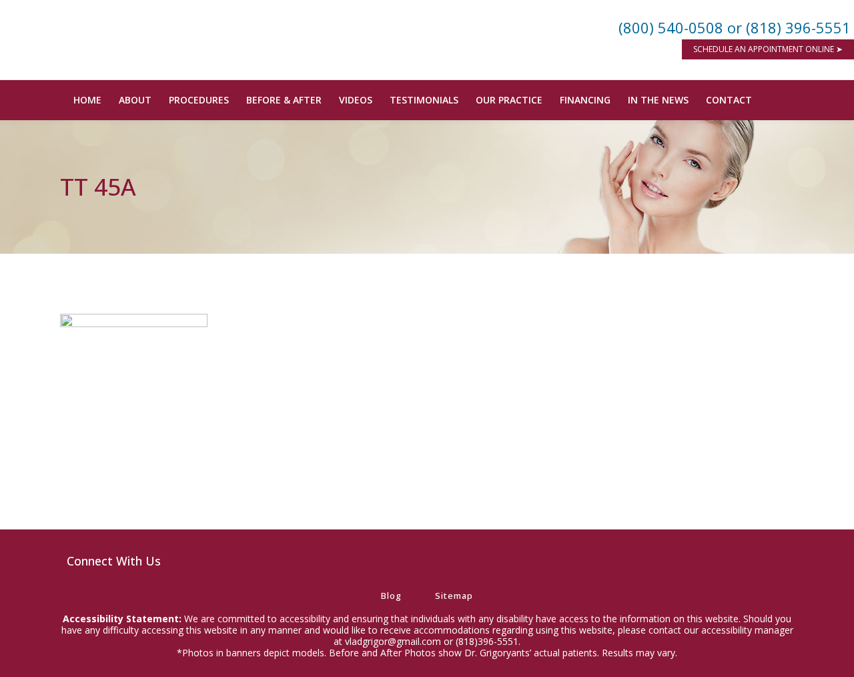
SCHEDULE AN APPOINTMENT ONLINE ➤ (768, 49)
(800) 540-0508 (670, 27)
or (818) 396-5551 (789, 27)
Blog (391, 596)
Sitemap (454, 596)
